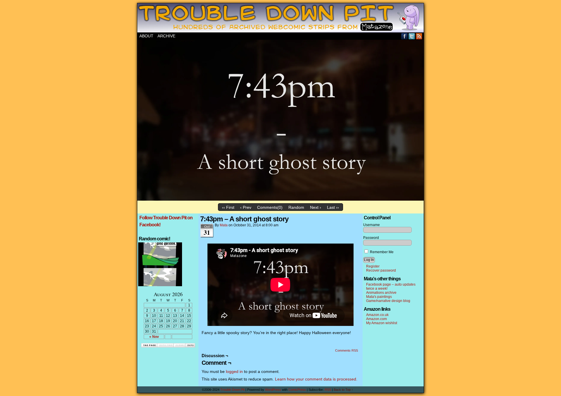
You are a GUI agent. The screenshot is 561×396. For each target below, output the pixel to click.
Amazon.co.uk (377, 315)
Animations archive (381, 293)
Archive (166, 36)
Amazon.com (376, 319)
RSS (419, 36)
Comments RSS (346, 350)
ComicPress (297, 389)
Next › (315, 207)
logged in (234, 371)
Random (296, 207)
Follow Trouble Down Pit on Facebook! (166, 221)
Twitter (411, 36)
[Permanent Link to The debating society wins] (160, 285)
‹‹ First (228, 207)
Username (371, 225)
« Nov (154, 337)
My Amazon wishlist (381, 323)
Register (373, 266)
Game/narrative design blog (388, 301)
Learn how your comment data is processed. (316, 379)
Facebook (404, 36)
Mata (224, 225)
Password (371, 238)
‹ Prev (245, 207)
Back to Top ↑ (343, 389)
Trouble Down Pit (280, 17)
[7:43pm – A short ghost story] (280, 199)
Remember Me (381, 252)
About (146, 36)
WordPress (273, 389)
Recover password (381, 270)
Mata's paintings (379, 297)
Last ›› (333, 207)
